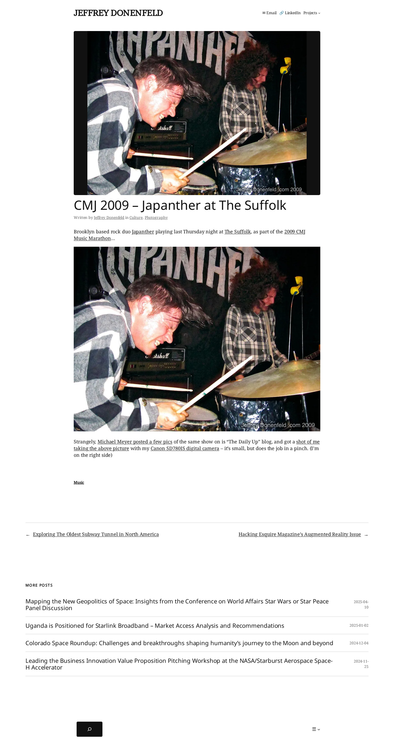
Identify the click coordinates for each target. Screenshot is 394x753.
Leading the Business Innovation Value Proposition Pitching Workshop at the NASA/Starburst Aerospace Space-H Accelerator (178, 664)
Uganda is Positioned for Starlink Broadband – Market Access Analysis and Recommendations (154, 625)
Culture (136, 217)
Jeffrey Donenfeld (118, 12)
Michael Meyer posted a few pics (135, 441)
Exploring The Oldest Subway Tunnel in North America (96, 534)
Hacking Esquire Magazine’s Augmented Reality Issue (300, 534)
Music (79, 482)
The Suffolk (238, 231)
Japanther (143, 231)
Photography (156, 217)
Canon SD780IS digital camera (185, 448)
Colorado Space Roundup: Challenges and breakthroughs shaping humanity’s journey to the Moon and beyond (179, 643)
